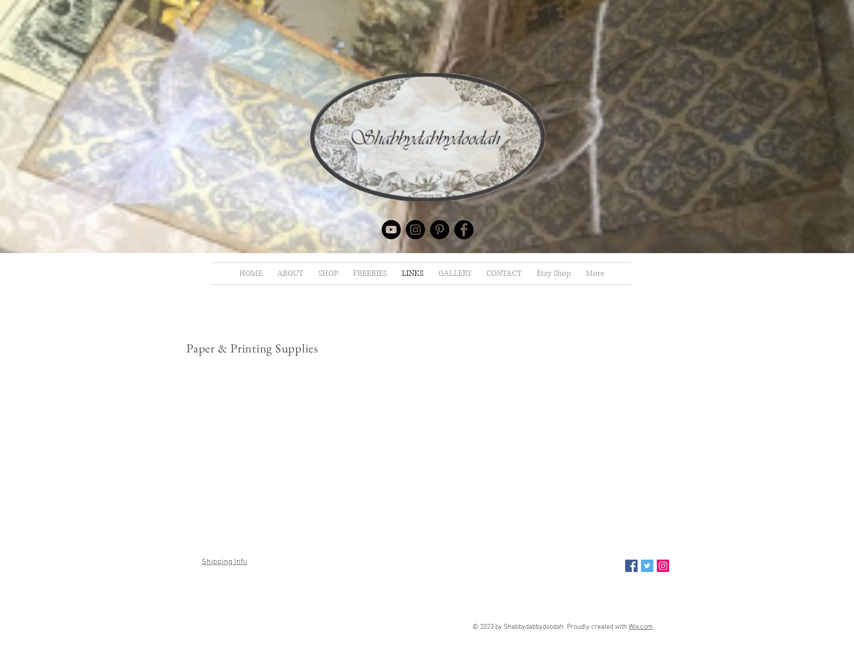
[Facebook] (463, 229)
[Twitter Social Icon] (647, 566)
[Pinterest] (439, 229)
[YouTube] (391, 229)
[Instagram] (415, 229)
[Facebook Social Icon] (631, 566)
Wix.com (641, 627)
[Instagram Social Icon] (663, 566)
